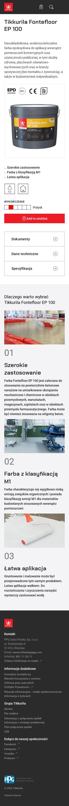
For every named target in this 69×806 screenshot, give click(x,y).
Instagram (10, 749)
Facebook (10, 744)
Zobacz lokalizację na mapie (21, 660)
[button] (41, 7)
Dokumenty (21, 239)
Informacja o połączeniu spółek (23, 718)
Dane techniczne (25, 254)
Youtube (9, 753)
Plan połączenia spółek (18, 727)
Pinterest (9, 758)
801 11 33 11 (24, 656)
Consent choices (12, 795)
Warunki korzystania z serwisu (22, 678)
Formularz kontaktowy (17, 674)
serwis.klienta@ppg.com (27, 652)
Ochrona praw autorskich (19, 682)
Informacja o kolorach (17, 696)
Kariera (8, 709)
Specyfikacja (22, 268)
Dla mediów (11, 713)
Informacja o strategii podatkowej (24, 722)
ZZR (6, 731)
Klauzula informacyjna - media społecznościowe (33, 691)
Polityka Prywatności (16, 687)
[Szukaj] (51, 7)
